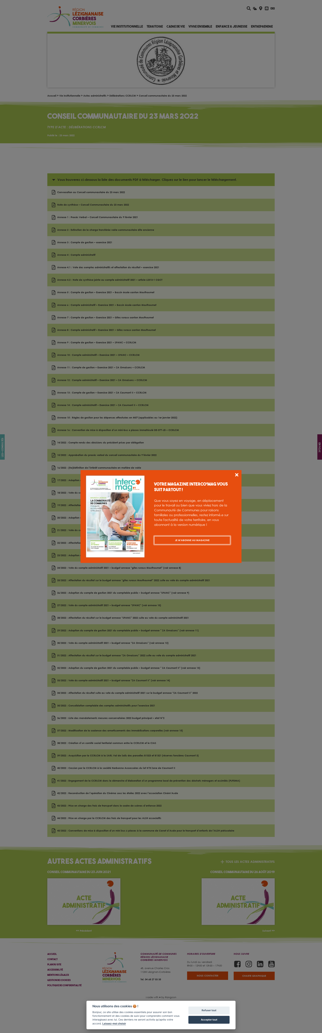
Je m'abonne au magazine (192, 540)
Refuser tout (209, 1010)
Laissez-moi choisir (114, 1023)
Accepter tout (209, 1019)
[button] (236, 475)
